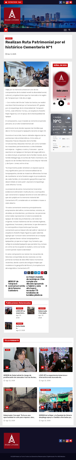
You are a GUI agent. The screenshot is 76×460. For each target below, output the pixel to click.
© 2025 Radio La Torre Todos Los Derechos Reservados (29, 456)
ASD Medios (61, 456)
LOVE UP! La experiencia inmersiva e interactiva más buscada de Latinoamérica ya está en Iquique (53, 377)
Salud (7, 350)
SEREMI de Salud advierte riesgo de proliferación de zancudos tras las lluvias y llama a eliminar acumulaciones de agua (19, 377)
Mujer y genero (45, 390)
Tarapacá (8, 38)
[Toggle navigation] (65, 30)
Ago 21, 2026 (20, 330)
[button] (70, 30)
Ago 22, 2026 (10, 381)
